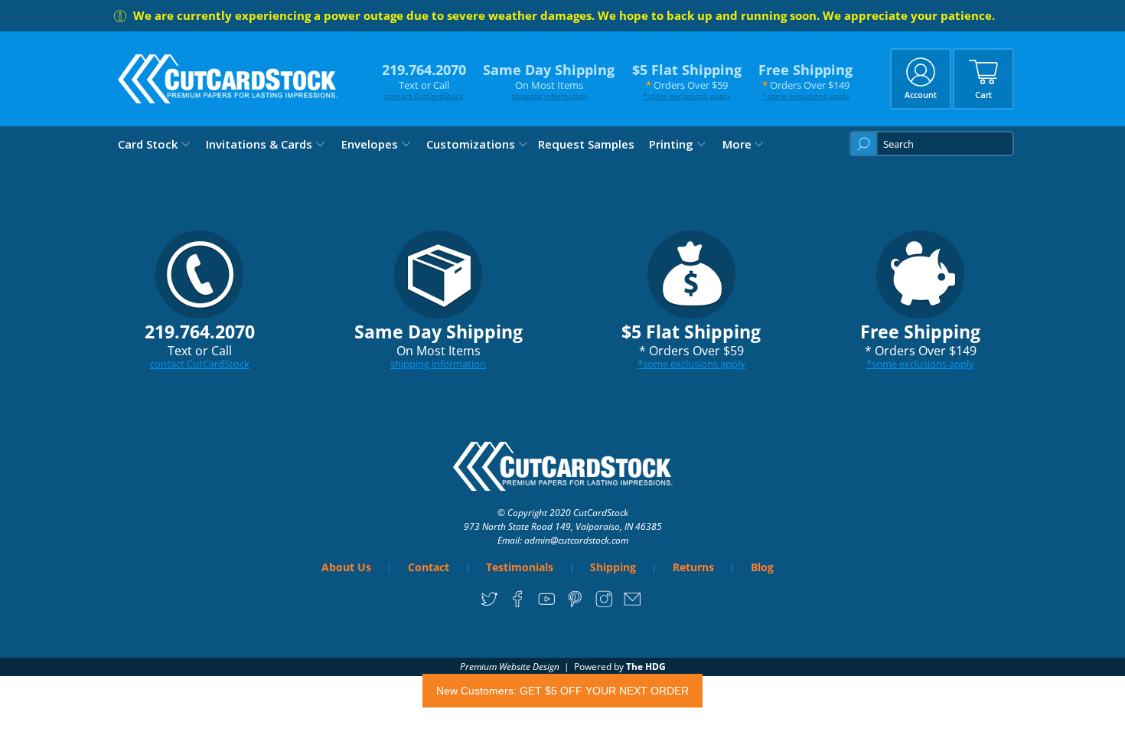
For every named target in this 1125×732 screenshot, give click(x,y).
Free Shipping (805, 80)
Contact (428, 567)
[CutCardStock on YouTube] (546, 604)
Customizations (470, 144)
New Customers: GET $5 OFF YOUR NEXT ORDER (562, 691)
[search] (931, 143)
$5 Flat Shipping (687, 80)
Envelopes (369, 144)
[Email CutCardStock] (632, 604)
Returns (693, 567)
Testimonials (519, 567)
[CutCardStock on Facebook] (517, 604)
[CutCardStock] (228, 78)
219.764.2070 (424, 80)
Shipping (613, 567)
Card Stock (148, 144)
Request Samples (586, 144)
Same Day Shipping (549, 80)
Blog (762, 567)
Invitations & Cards (259, 144)
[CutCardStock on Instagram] (604, 604)
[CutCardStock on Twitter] (489, 604)
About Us (346, 567)
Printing (671, 144)
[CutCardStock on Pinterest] (575, 604)
